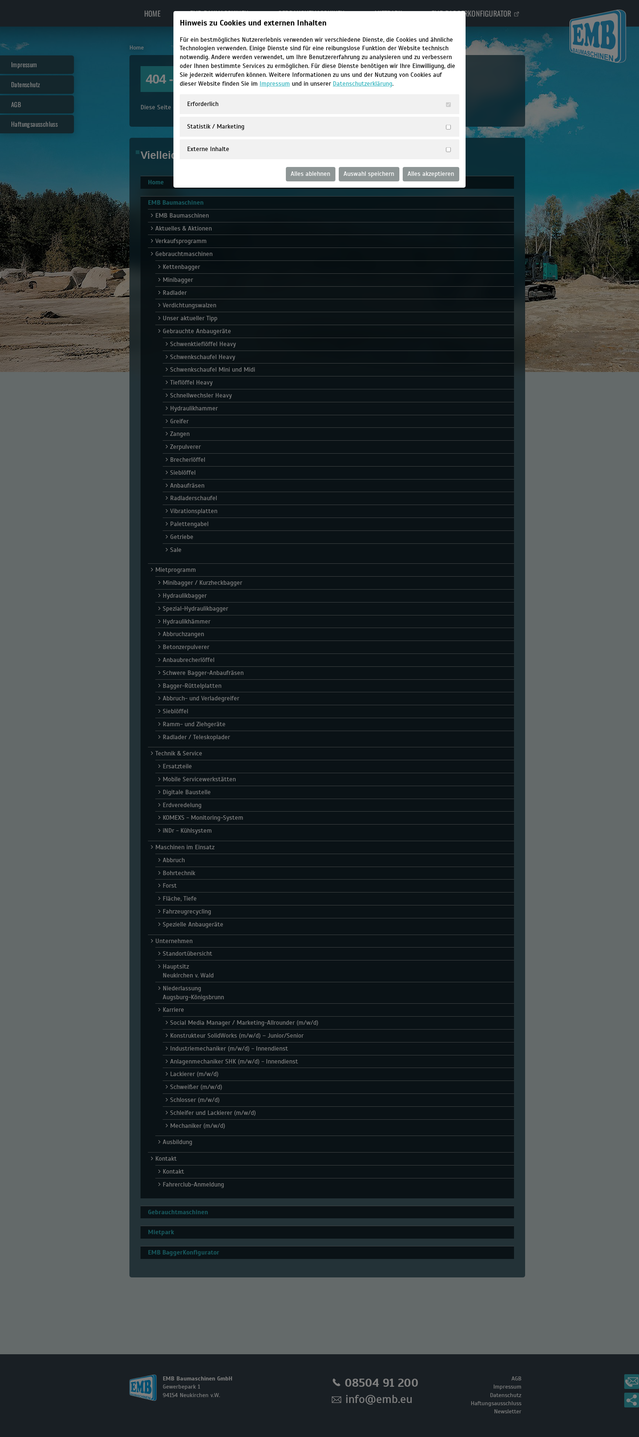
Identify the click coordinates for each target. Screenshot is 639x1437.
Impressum (275, 84)
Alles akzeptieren (431, 174)
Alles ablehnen (310, 174)
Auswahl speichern (369, 174)
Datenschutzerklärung (362, 84)
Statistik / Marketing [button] (215, 126)
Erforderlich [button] (203, 104)
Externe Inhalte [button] (208, 149)
